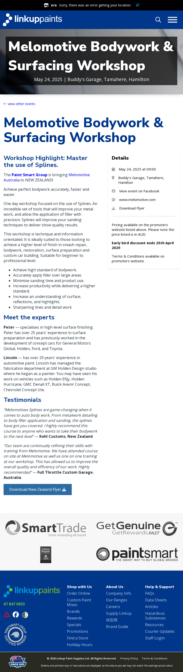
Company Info (118, 593)
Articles (151, 606)
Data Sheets (156, 600)
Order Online (78, 593)
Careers (113, 606)
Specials (74, 624)
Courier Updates (160, 631)
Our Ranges (116, 600)
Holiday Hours (79, 644)
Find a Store (77, 638)
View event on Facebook (139, 191)
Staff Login (155, 638)
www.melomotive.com (137, 199)
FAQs (149, 593)
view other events (21, 104)
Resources (154, 624)
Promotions (77, 631)
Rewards (74, 618)
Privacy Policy (129, 658)
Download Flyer (132, 208)
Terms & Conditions (154, 658)
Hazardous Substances (155, 616)
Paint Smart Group (29, 174)
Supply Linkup (119, 613)
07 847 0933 (14, 604)
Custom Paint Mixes (79, 602)
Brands (73, 611)
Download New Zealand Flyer (35, 489)
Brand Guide (117, 626)
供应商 (111, 620)
